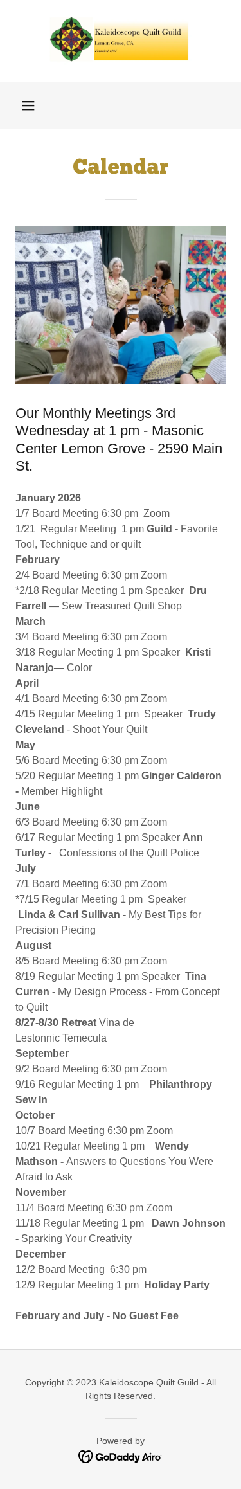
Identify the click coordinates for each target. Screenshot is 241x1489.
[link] (121, 41)
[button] (28, 105)
